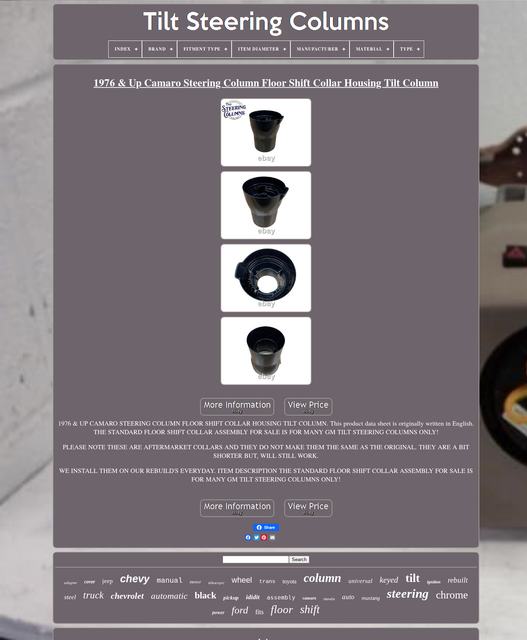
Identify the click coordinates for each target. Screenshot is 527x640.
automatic (169, 596)
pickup (231, 598)
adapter (70, 582)
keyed (389, 579)
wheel (242, 579)
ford (240, 610)
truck (93, 595)
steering (408, 594)
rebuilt (458, 580)
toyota (289, 581)
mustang (371, 598)
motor (195, 581)
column (322, 577)
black (205, 595)
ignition (434, 581)
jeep (107, 581)
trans (267, 582)
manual (169, 581)
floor (282, 609)
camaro (309, 598)
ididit (253, 597)
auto (348, 597)
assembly (281, 597)
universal (360, 581)
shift (310, 609)
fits (259, 612)
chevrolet (127, 596)
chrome (452, 595)
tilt (412, 578)
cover (89, 581)
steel (70, 597)
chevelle (329, 599)
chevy (134, 578)
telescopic (216, 582)
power (218, 612)
